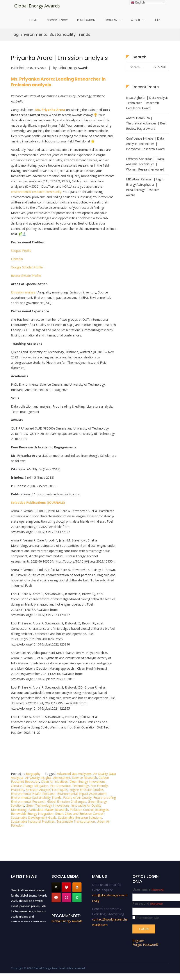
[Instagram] (66, 897)
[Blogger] (77, 887)
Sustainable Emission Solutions (80, 817)
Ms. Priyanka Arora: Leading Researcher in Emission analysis (58, 82)
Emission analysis (23, 292)
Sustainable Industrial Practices (33, 821)
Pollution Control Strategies (89, 809)
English (139, 2)
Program (111, 20)
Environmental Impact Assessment (82, 793)
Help (157, 20)
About (135, 20)
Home (33, 20)
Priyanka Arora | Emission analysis (59, 58)
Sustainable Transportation (76, 821)
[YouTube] (56, 897)
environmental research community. (36, 192)
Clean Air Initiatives (54, 781)
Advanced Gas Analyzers (74, 773)
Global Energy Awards (37, 6)
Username (148, 889)
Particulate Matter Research (48, 809)
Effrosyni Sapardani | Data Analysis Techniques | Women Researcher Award (145, 164)
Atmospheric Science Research (75, 777)
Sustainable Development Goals (33, 817)
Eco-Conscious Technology (69, 786)
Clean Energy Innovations (87, 781)
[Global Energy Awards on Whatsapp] (77, 897)
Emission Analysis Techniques (47, 790)
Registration (86, 20)
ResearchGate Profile (26, 275)
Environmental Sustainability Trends (36, 797)
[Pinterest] (66, 887)
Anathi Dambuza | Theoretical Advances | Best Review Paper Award (146, 123)
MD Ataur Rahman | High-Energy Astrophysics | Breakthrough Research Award (145, 187)
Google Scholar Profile (27, 267)
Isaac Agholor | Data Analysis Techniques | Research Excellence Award (147, 102)
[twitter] (56, 887)
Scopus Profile (21, 250)
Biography (33, 773)
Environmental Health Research (33, 793)
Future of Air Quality (77, 797)
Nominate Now (57, 20)
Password (147, 903)
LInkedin (17, 259)
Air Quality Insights (38, 777)
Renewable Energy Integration (32, 813)
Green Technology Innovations (48, 805)
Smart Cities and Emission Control (79, 813)
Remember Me (147, 917)
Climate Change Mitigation (29, 786)
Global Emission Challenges (66, 801)
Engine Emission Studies (87, 790)
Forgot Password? (145, 944)
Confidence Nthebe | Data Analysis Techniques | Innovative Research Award (145, 143)
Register (138, 941)
